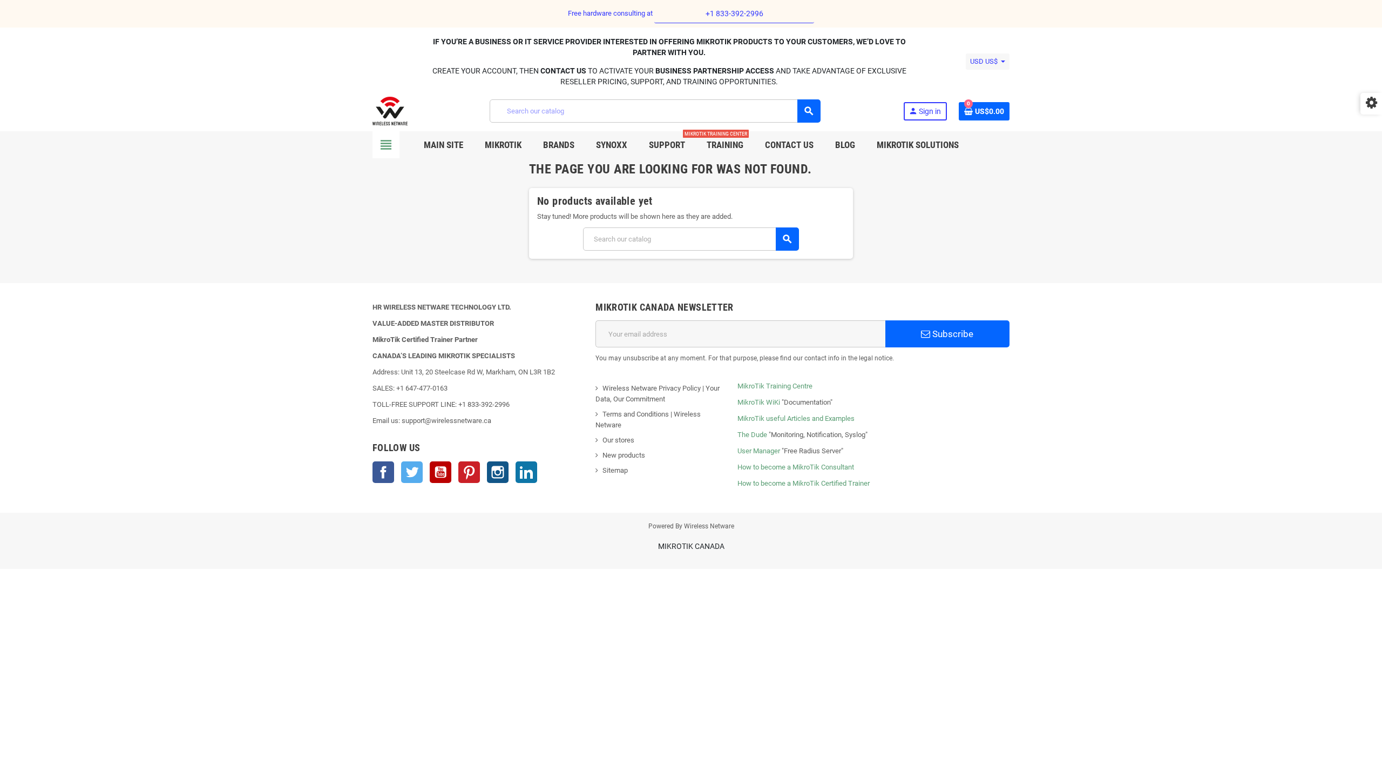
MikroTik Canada (691, 546)
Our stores (618, 440)
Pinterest (469, 472)
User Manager (758, 451)
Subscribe (951, 333)
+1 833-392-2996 (734, 13)
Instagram (498, 472)
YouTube (440, 472)
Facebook (383, 472)
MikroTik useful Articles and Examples (796, 418)
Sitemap (615, 470)
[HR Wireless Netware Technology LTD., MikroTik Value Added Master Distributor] (390, 110)
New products (623, 455)
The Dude (752, 435)
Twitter (412, 472)
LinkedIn (526, 472)
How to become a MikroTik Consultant (795, 467)
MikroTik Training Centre (774, 386)
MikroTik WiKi (758, 402)
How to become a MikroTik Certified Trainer (803, 483)
